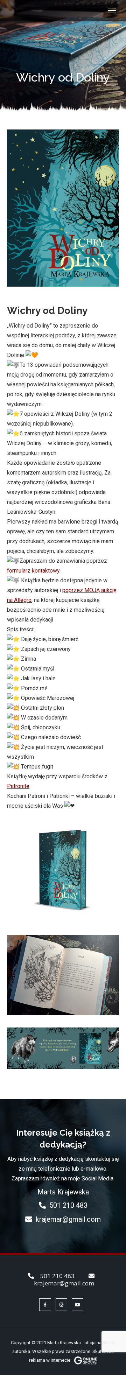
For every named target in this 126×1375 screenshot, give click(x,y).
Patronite (18, 786)
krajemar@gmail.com (68, 1219)
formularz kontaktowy (33, 570)
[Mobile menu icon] (112, 10)
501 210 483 (68, 1205)
